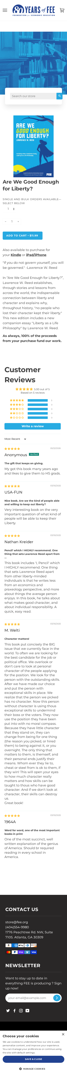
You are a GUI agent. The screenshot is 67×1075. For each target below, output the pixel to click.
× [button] (63, 1034)
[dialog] (33, 1053)
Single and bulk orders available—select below (32, 201)
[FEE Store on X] (8, 1011)
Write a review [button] (33, 426)
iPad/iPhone (36, 255)
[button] (17, 400)
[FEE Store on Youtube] (27, 1011)
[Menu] (5, 10)
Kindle (16, 255)
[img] (12, 448)
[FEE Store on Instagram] (21, 1011)
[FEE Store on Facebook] (14, 1011)
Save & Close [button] (33, 1059)
